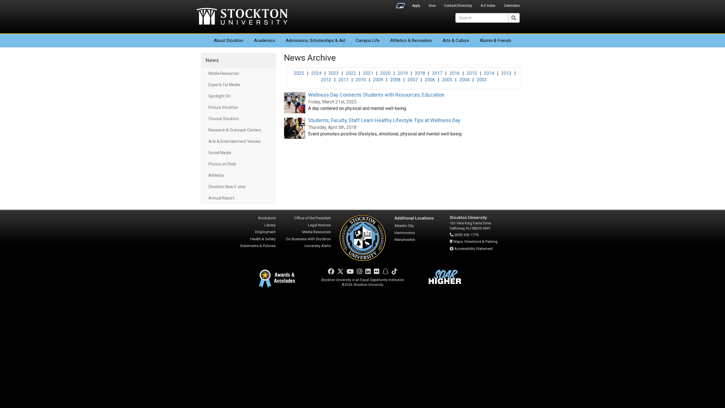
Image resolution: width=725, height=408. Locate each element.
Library (270, 225)
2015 (472, 73)
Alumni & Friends (495, 40)
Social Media (219, 152)
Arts (456, 40)
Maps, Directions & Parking (475, 241)
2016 (454, 73)
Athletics (411, 40)
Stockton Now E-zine (227, 186)
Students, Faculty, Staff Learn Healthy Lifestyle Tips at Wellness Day (384, 120)
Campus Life (367, 40)
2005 (447, 79)
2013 (506, 73)
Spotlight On (219, 96)
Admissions (315, 40)
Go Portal (400, 4)
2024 (316, 73)
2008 (395, 79)
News (212, 60)
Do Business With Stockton (308, 239)
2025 (299, 73)
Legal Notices (319, 225)
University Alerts (317, 246)
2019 (403, 73)
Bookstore (267, 218)
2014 (489, 73)
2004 (464, 79)
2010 (361, 79)
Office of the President (312, 218)
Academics (264, 40)
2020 (385, 73)
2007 (413, 79)
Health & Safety (263, 239)
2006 (430, 79)
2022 (351, 73)
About (228, 40)
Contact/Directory (458, 6)
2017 (437, 73)
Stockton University (242, 17)
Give (432, 6)
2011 (343, 79)
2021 (368, 73)
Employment (265, 232)
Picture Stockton (223, 107)
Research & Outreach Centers (234, 130)
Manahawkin (405, 239)
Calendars (512, 6)
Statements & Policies (258, 246)
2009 (378, 79)
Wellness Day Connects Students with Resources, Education (376, 95)
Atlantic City (404, 226)
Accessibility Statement (473, 248)
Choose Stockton (223, 118)
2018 (420, 73)
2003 (482, 79)
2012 (326, 79)
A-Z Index (488, 6)
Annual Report (221, 198)
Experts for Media (224, 84)
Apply (416, 6)
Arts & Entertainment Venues (234, 141)
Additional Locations (414, 218)
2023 (334, 73)
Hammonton (405, 233)
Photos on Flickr (222, 164)
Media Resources (223, 73)
